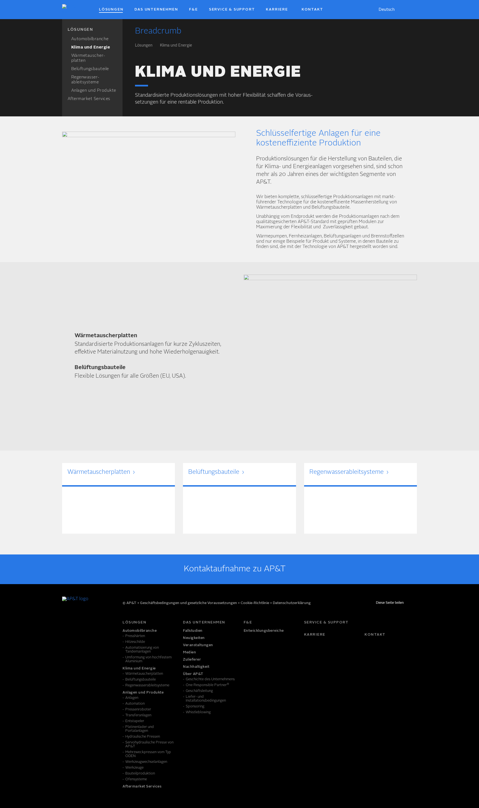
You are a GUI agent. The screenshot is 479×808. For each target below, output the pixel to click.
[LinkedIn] (66, 624)
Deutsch (387, 10)
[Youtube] (78, 624)
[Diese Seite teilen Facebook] (408, 604)
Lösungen (143, 45)
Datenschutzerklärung (292, 603)
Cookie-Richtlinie (255, 603)
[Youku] (90, 624)
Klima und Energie (176, 45)
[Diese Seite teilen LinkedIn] (414, 604)
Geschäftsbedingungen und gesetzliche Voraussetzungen (189, 603)
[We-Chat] (103, 624)
